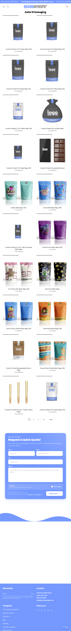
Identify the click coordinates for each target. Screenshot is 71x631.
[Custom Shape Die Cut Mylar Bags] (52, 111)
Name (10, 449)
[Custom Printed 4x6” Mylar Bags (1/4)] (52, 31)
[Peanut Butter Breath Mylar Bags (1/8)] (52, 350)
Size (10, 458)
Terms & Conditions (9, 627)
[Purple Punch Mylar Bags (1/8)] (52, 229)
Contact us (6, 616)
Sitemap (5, 623)
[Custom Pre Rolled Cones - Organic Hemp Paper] (18, 392)
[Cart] (67, 6)
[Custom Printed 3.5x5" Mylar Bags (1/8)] (18, 31)
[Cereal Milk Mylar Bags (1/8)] (52, 190)
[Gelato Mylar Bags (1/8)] (18, 190)
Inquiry (10, 466)
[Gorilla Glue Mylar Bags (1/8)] (52, 311)
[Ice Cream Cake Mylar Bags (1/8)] (18, 271)
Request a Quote (8, 613)
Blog (4, 620)
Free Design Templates (10, 609)
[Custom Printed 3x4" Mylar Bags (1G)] (18, 150)
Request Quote (53, 493)
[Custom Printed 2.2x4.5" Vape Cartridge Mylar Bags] (18, 229)
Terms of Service (37, 494)
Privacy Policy (30, 494)
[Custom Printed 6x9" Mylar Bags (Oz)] (52, 71)
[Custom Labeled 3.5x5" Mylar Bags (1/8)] (18, 111)
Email (38, 449)
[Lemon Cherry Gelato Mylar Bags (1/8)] (18, 311)
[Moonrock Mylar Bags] (52, 271)
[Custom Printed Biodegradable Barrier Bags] (18, 350)
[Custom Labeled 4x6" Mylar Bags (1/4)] (52, 392)
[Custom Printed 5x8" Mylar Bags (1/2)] (18, 71)
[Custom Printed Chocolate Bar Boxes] (52, 150)
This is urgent (57, 486)
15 (43, 419)
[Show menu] (4, 6)
